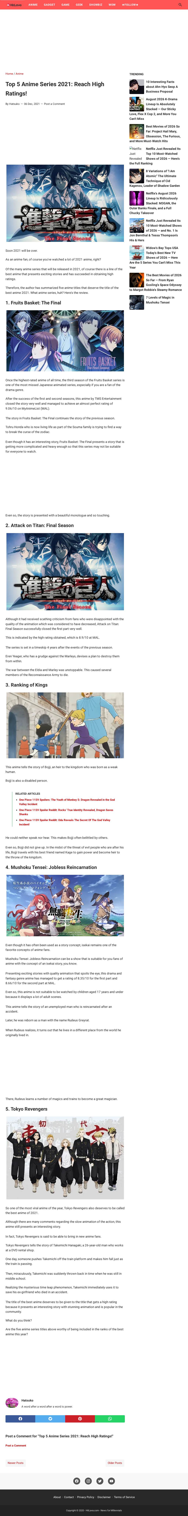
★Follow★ (130, 4)
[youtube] (111, 1481)
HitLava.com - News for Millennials (104, 1510)
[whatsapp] (110, 1419)
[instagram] (88, 1481)
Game (66, 4)
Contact (69, 1497)
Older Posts (115, 1463)
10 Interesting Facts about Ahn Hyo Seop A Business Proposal (162, 86)
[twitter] (50, 1419)
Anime (33, 4)
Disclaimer (104, 1497)
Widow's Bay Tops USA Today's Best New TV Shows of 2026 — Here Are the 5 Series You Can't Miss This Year (154, 257)
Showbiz (95, 4)
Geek (79, 4)
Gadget (49, 4)
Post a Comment (54, 104)
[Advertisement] (94, 40)
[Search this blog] (180, 5)
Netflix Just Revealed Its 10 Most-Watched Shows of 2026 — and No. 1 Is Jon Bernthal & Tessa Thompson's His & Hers (155, 230)
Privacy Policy (85, 1497)
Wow (112, 4)
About (57, 1497)
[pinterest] (80, 1419)
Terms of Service (124, 1497)
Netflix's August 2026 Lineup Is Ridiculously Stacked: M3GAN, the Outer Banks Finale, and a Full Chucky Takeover (153, 203)
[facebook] (20, 1419)
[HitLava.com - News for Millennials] (14, 5)
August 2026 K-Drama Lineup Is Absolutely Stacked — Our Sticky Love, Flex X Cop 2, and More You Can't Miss (153, 109)
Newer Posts (16, 1463)
